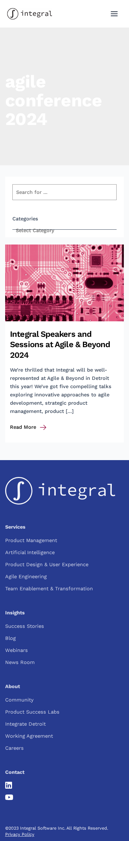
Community (19, 700)
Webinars (16, 650)
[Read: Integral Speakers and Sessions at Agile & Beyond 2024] (64, 283)
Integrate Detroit (25, 724)
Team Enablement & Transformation (49, 588)
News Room (20, 662)
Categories (25, 219)
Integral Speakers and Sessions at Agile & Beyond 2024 (60, 344)
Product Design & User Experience (46, 564)
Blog (10, 638)
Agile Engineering (26, 576)
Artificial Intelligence (30, 552)
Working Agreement (29, 736)
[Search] (108, 191)
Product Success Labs (32, 712)
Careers (14, 748)
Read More (23, 428)
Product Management (31, 540)
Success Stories (24, 626)
